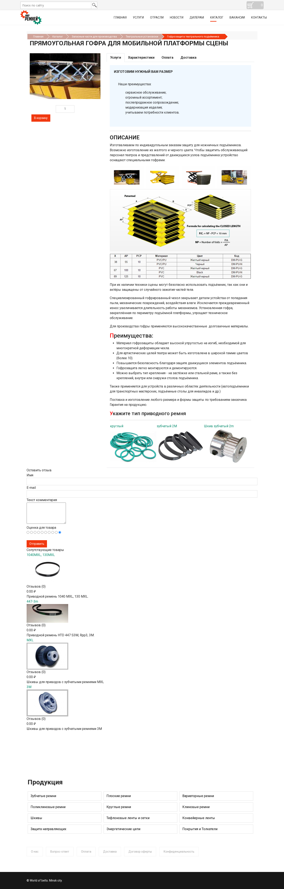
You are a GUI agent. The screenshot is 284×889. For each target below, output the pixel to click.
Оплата (86, 851)
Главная (120, 17)
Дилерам (197, 17)
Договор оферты (140, 851)
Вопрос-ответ (59, 851)
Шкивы (36, 818)
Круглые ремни (118, 807)
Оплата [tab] (167, 57)
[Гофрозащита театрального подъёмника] (65, 76)
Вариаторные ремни (198, 796)
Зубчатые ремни (43, 796)
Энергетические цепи (123, 829)
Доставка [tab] (188, 57)
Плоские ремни (118, 796)
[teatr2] (188, 177)
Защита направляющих (48, 829)
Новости (176, 17)
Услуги (138, 17)
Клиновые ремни (196, 807)
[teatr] (116, 177)
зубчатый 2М (167, 426)
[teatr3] (223, 177)
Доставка (110, 851)
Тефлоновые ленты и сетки (127, 818)
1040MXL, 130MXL (41, 555)
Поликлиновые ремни (48, 807)
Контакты (259, 17)
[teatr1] (152, 177)
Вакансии (237, 17)
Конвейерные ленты (198, 818)
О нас (34, 851)
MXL (30, 640)
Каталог (216, 17)
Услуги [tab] (115, 57)
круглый (116, 426)
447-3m (32, 601)
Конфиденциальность (179, 851)
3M (29, 687)
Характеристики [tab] (141, 57)
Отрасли (157, 17)
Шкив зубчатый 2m (219, 426)
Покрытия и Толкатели (199, 829)
